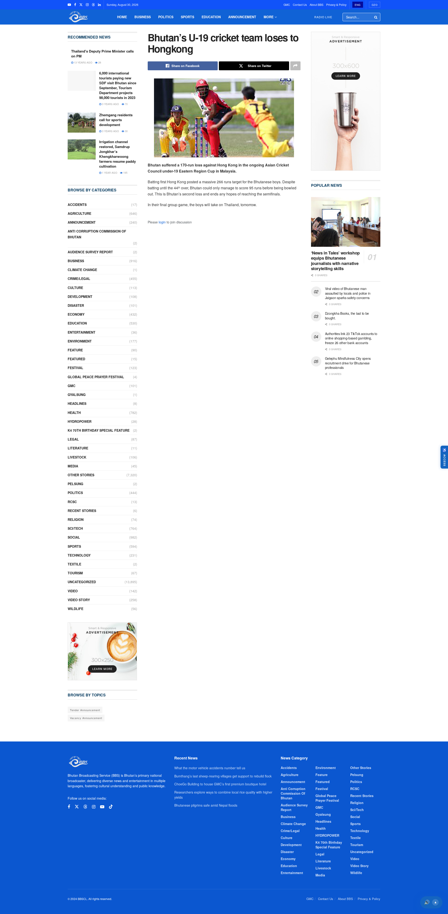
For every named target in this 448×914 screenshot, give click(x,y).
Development (80, 296)
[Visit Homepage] (78, 17)
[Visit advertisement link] (102, 651)
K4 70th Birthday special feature (99, 430)
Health (74, 412)
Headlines (77, 403)
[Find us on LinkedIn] (99, 4)
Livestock (77, 457)
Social (74, 537)
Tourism (75, 573)
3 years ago (110, 104)
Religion (76, 519)
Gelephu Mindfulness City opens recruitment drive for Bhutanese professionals (348, 363)
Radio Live (323, 17)
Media (73, 466)
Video (73, 591)
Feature (75, 350)
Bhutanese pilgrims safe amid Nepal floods (205, 805)
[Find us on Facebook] (75, 4)
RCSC (72, 501)
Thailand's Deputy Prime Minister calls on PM (102, 54)
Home (122, 16)
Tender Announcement (85, 710)
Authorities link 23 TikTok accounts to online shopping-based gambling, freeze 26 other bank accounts (351, 338)
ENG (358, 5)
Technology (79, 555)
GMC (287, 5)
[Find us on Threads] (93, 4)
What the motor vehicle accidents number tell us (209, 768)
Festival (75, 367)
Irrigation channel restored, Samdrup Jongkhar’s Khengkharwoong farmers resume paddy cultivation (117, 154)
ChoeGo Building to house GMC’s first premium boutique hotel (220, 784)
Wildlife (75, 608)
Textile (74, 564)
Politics (165, 16)
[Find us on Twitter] (81, 4)
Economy (76, 314)
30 (126, 131)
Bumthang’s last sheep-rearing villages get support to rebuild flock (223, 776)
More (268, 16)
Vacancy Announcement (86, 718)
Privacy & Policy (336, 5)
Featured (76, 358)
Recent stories (82, 510)
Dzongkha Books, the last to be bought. (347, 315)
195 (124, 172)
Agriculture (79, 213)
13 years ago (82, 62)
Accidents (77, 204)
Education (211, 16)
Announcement (242, 16)
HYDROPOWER (79, 421)
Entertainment (81, 332)
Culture (75, 287)
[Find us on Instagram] (87, 4)
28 (99, 62)
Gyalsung (77, 394)
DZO (375, 5)
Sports (187, 16)
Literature (78, 448)
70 (126, 104)
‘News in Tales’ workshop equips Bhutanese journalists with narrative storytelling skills (335, 261)
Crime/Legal (79, 278)
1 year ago (109, 172)
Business (142, 16)
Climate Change (82, 269)
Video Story (79, 599)
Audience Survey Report (90, 252)
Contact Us (300, 5)
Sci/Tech (75, 528)
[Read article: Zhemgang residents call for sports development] (82, 123)
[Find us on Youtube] (69, 4)
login (162, 222)
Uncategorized (82, 581)
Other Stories (81, 475)
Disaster (76, 305)
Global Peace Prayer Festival (96, 376)
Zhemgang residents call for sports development (116, 119)
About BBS (316, 5)
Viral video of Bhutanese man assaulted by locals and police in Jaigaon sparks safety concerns (348, 293)
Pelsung (75, 483)
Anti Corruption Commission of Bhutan (97, 234)
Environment (80, 341)
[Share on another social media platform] (295, 65)
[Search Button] (376, 17)
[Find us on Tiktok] (111, 806)
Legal (73, 439)
